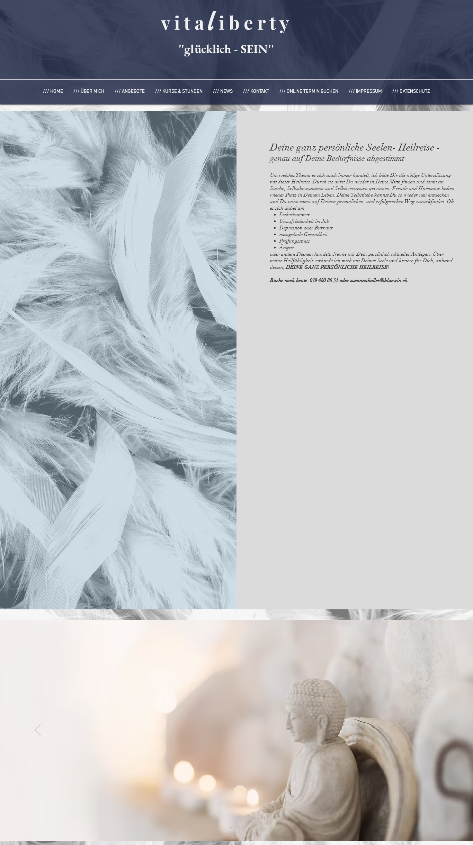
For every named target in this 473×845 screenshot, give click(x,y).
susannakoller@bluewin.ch (379, 280)
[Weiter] (435, 730)
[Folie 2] (242, 827)
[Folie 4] (236, 827)
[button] (129, 91)
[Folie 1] (231, 827)
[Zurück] (38, 730)
